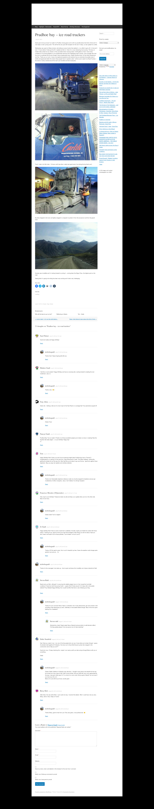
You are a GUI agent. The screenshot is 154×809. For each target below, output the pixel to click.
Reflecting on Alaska (62, 314)
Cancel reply (61, 725)
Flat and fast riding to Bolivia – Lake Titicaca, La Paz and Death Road (108, 93)
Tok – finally (81, 314)
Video (100, 164)
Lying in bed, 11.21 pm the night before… (46, 319)
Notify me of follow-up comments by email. (46, 774)
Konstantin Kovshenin (68, 792)
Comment (38, 730)
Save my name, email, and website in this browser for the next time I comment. (55, 769)
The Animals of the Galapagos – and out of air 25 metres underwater (108, 106)
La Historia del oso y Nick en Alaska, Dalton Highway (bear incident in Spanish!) (108, 133)
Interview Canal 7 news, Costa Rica (108, 126)
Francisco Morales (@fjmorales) (52, 493)
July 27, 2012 (39, 39)
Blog (36, 27)
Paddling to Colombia (104, 119)
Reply (41, 343)
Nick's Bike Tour (45, 9)
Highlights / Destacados (45, 27)
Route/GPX (56, 27)
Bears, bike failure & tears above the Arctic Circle (83, 319)
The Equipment (85, 27)
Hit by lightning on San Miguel (107, 129)
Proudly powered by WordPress (43, 792)
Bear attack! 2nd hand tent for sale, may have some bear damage (108, 155)
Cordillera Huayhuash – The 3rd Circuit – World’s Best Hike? (107, 101)
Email (37, 755)
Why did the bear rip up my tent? (43, 314)
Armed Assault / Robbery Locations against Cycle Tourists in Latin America (108, 160)
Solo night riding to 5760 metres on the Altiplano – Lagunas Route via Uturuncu (108, 77)
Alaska (44, 304)
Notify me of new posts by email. (43, 779)
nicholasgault (50, 352)
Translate (111, 67)
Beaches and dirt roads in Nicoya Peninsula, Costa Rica (107, 123)
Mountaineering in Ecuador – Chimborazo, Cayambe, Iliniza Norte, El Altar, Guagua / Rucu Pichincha (108, 111)
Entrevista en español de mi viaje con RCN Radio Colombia (109, 88)
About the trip (64, 27)
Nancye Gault (52, 725)
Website (37, 761)
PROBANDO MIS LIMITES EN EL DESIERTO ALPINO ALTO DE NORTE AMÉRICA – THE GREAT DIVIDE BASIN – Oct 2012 (108, 140)
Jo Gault (43, 527)
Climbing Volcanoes (75, 27)
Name (37, 749)
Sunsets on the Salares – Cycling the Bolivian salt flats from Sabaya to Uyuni (109, 83)
